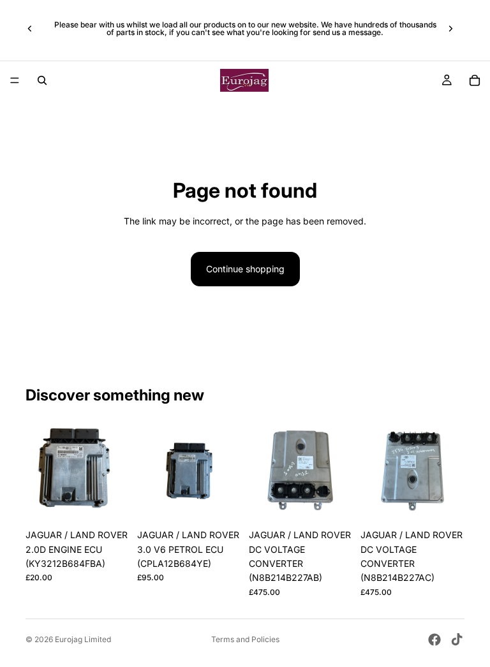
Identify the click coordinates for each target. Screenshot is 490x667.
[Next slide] (450, 29)
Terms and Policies (245, 639)
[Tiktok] (456, 639)
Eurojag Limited (83, 639)
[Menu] (14, 80)
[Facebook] (434, 639)
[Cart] (475, 80)
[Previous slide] (30, 29)
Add (120, 502)
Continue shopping (245, 268)
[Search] (42, 80)
